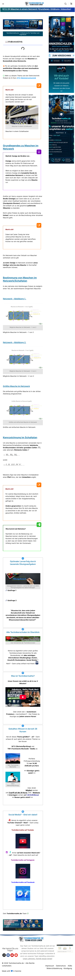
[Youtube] (12, 955)
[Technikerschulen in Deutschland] (36, 664)
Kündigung (68, 968)
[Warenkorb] (71, 4)
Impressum (49, 966)
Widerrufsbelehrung (54, 968)
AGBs (70, 966)
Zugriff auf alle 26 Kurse (18, 793)
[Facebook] (8, 955)
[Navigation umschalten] (3, 3)
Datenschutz (61, 966)
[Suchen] (66, 4)
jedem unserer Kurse (28, 716)
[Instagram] (4, 955)
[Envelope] (16, 955)
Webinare (36, 793)
